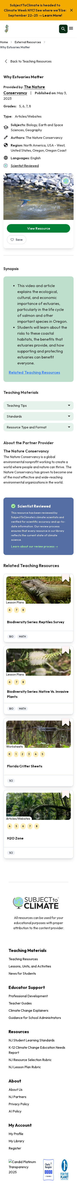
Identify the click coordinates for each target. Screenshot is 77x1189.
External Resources (28, 42)
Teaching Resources (23, 959)
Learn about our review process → (34, 546)
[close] (71, 10)
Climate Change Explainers (28, 1010)
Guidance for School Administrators (35, 1017)
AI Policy (15, 1111)
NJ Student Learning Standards (32, 1040)
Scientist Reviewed (25, 166)
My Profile (16, 1134)
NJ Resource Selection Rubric (30, 1060)
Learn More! (52, 15)
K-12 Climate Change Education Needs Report (37, 1050)
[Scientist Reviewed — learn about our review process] (66, 181)
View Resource (38, 228)
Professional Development (28, 996)
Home (4, 42)
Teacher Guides (20, 1003)
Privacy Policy (19, 1104)
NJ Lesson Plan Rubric (25, 1067)
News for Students (22, 973)
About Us (15, 1089)
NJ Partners (17, 1097)
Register (15, 1148)
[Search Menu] (63, 29)
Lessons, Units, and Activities (30, 966)
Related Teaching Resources (34, 372)
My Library (16, 1141)
